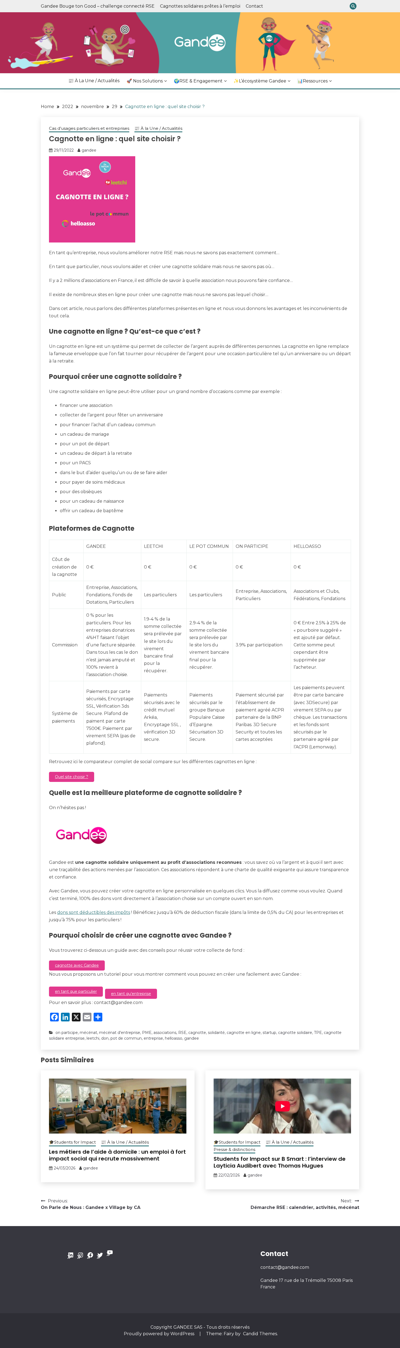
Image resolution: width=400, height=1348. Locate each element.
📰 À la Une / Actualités (93, 80)
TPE (318, 1032)
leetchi (93, 1038)
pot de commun (126, 1038)
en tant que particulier (76, 991)
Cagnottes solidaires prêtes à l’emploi (200, 6)
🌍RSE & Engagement (198, 81)
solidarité (216, 1032)
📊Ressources (312, 81)
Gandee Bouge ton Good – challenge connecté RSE (98, 6)
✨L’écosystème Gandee (259, 81)
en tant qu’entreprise (131, 993)
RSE (182, 1032)
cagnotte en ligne (244, 1032)
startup (269, 1032)
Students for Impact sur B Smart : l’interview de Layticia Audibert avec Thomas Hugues (280, 1162)
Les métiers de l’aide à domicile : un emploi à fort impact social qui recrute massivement (117, 1155)
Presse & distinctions (234, 1149)
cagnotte (197, 1032)
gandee (89, 150)
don (105, 1038)
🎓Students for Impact (72, 1142)
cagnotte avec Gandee (77, 965)
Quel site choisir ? (71, 776)
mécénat (88, 1032)
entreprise (153, 1038)
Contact (254, 6)
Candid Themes (260, 1333)
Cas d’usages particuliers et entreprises (89, 128)
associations (164, 1032)
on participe (67, 1032)
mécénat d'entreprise (119, 1032)
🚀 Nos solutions (145, 81)
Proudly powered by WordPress (159, 1333)
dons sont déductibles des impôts (93, 912)
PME (147, 1032)
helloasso (173, 1038)
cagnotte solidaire (295, 1032)
